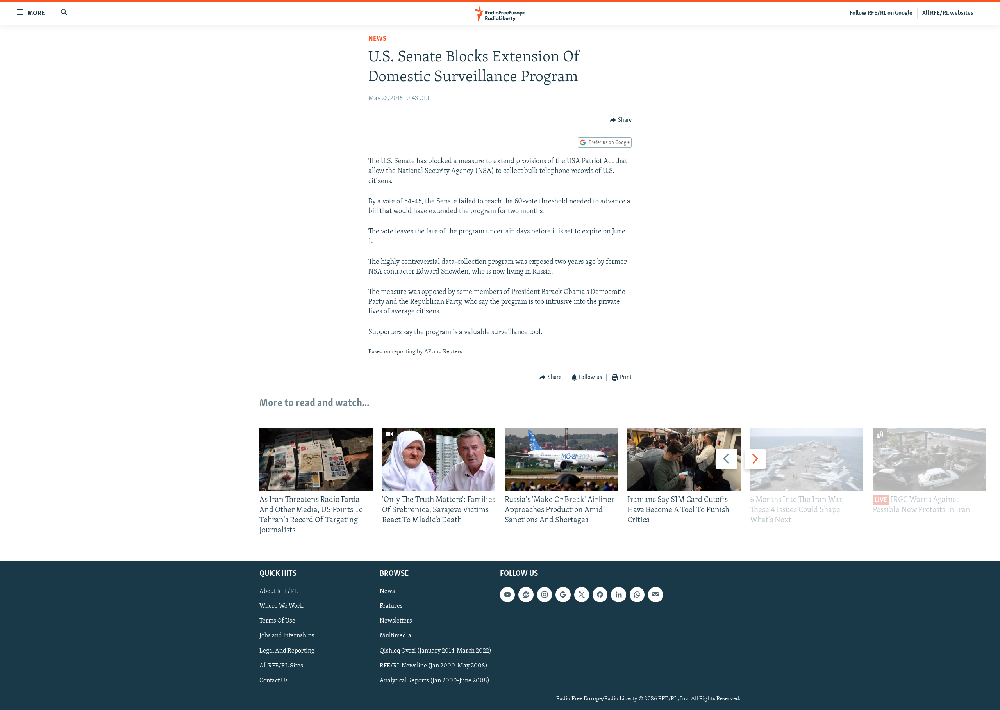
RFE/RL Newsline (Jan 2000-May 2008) (434, 665)
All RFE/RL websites (947, 13)
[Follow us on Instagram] (544, 594)
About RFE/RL (278, 591)
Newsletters (396, 621)
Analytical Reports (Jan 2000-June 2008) (434, 680)
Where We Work (281, 606)
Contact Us (273, 680)
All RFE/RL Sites (281, 665)
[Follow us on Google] (562, 594)
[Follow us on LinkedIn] (618, 594)
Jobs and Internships (286, 636)
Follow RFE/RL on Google (881, 13)
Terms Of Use (277, 621)
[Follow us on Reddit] (525, 594)
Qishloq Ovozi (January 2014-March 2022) (435, 651)
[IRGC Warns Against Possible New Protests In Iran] (929, 459)
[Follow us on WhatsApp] (637, 594)
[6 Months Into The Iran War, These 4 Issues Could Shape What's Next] (806, 459)
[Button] (621, 120)
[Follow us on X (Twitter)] (581, 594)
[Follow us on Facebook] (600, 594)
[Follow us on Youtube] (507, 594)
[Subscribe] (655, 594)
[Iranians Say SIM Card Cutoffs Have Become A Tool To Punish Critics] (684, 459)
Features (391, 606)
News (377, 39)
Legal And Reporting (286, 651)
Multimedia (395, 636)
